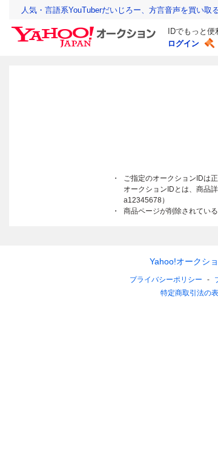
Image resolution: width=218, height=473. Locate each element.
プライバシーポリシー (166, 279)
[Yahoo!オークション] (85, 29)
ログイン (183, 43)
